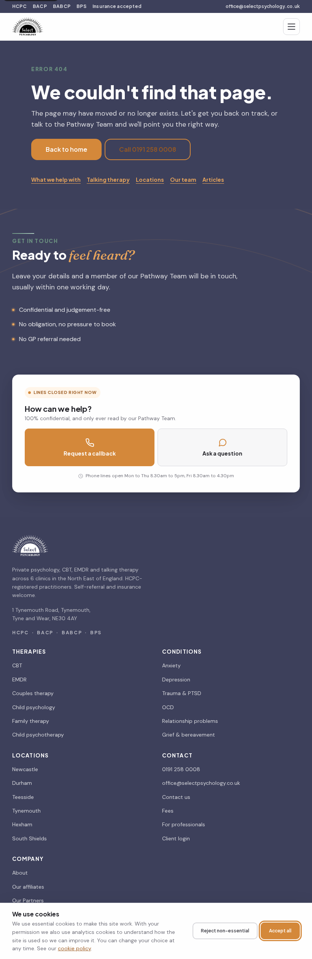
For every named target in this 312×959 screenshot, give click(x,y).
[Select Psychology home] (27, 26)
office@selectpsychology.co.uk (263, 6)
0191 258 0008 (181, 769)
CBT (17, 665)
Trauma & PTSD (181, 693)
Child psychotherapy (38, 734)
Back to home (66, 149)
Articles (213, 179)
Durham (22, 783)
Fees (168, 810)
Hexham (22, 824)
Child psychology (33, 707)
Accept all (280, 931)
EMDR (19, 679)
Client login (176, 838)
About (20, 872)
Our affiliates (28, 886)
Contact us (176, 797)
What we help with (56, 179)
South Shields (29, 838)
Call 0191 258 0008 (147, 149)
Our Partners (28, 900)
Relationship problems (190, 721)
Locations (150, 179)
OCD (168, 707)
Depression (176, 679)
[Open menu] (291, 26)
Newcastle (25, 769)
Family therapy (30, 721)
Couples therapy (33, 693)
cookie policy (74, 948)
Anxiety (171, 665)
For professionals (183, 824)
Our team (183, 179)
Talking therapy (108, 179)
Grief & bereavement (188, 734)
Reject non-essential (225, 931)
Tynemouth (26, 810)
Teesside (23, 797)
